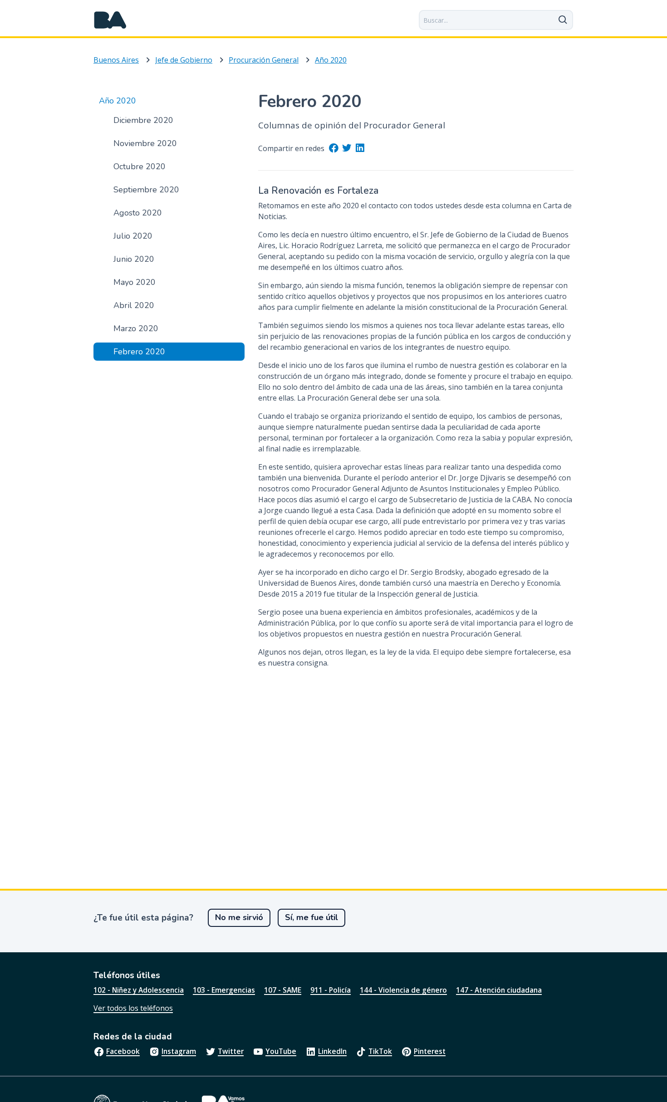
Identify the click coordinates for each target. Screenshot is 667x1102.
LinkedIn (332, 1051)
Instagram (179, 1051)
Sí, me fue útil (311, 917)
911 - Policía (330, 990)
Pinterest (430, 1051)
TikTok (380, 1051)
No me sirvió (239, 917)
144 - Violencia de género (403, 990)
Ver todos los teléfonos (133, 1008)
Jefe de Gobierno (183, 60)
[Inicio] (110, 20)
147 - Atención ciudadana (499, 990)
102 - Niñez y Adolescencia (138, 990)
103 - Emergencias (224, 990)
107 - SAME (282, 990)
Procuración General (264, 60)
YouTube (280, 1051)
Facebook (123, 1051)
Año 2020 (331, 60)
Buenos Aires (116, 60)
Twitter (231, 1051)
